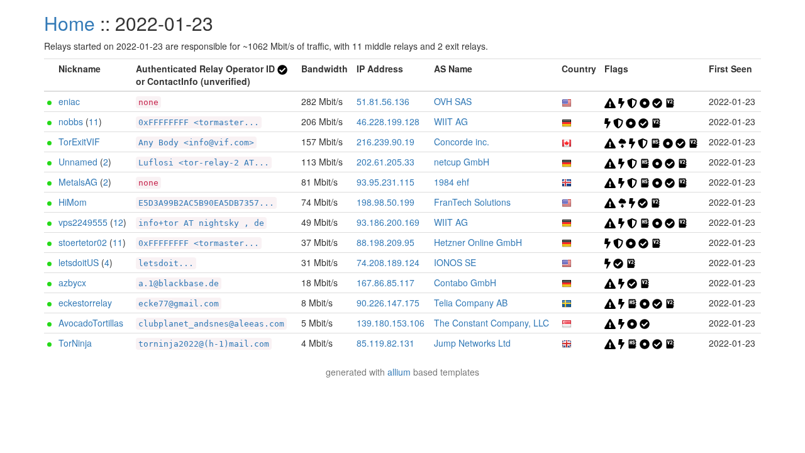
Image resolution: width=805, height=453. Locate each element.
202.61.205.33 (385, 161)
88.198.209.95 (385, 242)
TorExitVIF (79, 141)
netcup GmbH (461, 161)
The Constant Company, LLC (491, 322)
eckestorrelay (85, 302)
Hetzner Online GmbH (478, 242)
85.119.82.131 (385, 343)
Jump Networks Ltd (472, 343)
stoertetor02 (82, 242)
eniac (69, 101)
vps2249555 (83, 222)
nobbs (70, 121)
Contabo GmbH (465, 282)
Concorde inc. (461, 141)
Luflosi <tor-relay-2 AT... (203, 162)
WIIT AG (451, 121)
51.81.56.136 (383, 101)
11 (94, 121)
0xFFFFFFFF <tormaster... (198, 122)
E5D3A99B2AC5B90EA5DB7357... (206, 203)
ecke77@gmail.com (178, 303)
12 (118, 222)
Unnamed (77, 161)
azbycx (72, 282)
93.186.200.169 (388, 222)
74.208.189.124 (388, 262)
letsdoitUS (78, 262)
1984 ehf (451, 182)
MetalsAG (77, 182)
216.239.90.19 (385, 141)
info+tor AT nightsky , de (201, 223)
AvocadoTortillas (90, 322)
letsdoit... (166, 263)
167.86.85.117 (385, 282)
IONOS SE (455, 262)
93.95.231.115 (385, 182)
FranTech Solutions (472, 202)
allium (399, 372)
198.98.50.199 (385, 202)
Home (69, 22)
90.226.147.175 (388, 302)
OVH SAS (453, 101)
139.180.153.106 (391, 322)
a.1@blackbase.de (178, 283)
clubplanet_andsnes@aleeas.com (211, 323)
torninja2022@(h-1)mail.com (203, 344)
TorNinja (75, 343)
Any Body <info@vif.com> (196, 142)
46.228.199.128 (388, 121)
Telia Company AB (471, 302)
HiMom (72, 202)
